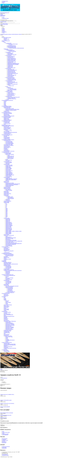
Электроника (4, 261)
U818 (6, 215)
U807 (6, 211)
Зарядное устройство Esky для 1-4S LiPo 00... (7, 403)
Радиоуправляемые (7, 137)
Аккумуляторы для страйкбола (9, 145)
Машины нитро (6, 118)
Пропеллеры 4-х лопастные (10, 325)
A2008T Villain (8, 166)
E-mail (1, 22)
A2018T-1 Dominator (9, 172)
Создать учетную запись (4, 24)
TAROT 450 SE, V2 (11, 197)
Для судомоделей (8, 282)
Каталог (3, 29)
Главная (3, 28)
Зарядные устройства (18, 34)
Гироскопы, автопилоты (7, 262)
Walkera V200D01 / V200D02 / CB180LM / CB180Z (13, 231)
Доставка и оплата (5, 440)
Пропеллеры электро (9, 328)
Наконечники (6, 318)
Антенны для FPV (7, 247)
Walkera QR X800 (8, 226)
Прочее (7, 86)
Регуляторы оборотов (7, 265)
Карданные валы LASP (11, 81)
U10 (6, 204)
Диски (9, 155)
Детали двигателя (8, 55)
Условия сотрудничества (6, 446)
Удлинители (8, 273)
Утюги (7, 341)
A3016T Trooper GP (9, 176)
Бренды (3, 30)
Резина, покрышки (10, 158)
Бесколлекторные (6, 280)
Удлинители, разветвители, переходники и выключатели (13, 270)
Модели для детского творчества (7, 134)
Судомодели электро (7, 123)
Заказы (3, 17)
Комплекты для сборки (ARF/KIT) (11, 110)
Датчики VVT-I (10, 92)
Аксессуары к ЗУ (6, 150)
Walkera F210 (8, 221)
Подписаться (2, 425)
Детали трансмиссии (9, 80)
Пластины (7, 300)
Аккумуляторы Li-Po (7, 140)
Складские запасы (8, 43)
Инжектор (9, 87)
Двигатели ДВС (6, 285)
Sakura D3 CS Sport (9, 162)
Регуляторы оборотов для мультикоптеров (10, 132)
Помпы (7, 337)
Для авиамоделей (8, 266)
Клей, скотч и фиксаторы (8, 304)
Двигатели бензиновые (9, 286)
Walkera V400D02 (8, 232)
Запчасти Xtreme (6, 234)
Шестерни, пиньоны (9, 279)
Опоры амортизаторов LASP (12, 70)
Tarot (4, 103)
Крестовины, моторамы (9, 277)
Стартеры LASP (10, 65)
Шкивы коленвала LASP (11, 67)
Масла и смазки (6, 350)
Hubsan (5, 102)
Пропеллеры (6, 129)
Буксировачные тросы (11, 50)
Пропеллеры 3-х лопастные (10, 324)
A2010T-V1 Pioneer (9, 168)
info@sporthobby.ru (5, 454)
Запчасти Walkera (6, 218)
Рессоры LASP (10, 74)
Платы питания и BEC (7, 127)
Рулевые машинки (7, 268)
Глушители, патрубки (7, 312)
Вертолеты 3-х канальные (8, 113)
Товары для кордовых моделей (7, 342)
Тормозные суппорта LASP (12, 98)
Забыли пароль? (5, 23)
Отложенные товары (5, 18)
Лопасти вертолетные (9, 322)
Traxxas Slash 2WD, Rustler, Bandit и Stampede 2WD (14, 243)
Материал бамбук (6, 306)
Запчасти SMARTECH (7, 193)
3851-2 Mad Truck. (8, 189)
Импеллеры (7, 283)
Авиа (5, 42)
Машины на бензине (7, 117)
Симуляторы (4, 260)
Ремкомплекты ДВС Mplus (12, 62)
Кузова (7, 159)
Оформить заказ (2, 15)
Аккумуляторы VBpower (9, 143)
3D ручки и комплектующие (6, 37)
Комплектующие (6, 126)
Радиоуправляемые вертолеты (6, 112)
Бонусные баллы (4, 438)
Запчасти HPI (6, 191)
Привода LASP (10, 83)
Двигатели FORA (6, 343)
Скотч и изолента (10, 88)
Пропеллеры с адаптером (10, 327)
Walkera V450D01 (8, 233)
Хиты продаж (4, 31)
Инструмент (6, 295)
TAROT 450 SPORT (11, 198)
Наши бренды (4, 448)
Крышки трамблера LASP (12, 59)
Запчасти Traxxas (6, 201)
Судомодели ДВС (6, 122)
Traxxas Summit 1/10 (9, 245)
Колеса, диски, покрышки (10, 154)
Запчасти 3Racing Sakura (8, 161)
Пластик (5, 39)
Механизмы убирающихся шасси (9, 316)
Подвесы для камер (7, 128)
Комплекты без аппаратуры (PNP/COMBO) (12, 109)
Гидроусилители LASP (11, 57)
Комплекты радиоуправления (8, 254)
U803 (6, 209)
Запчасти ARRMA (7, 177)
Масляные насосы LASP (11, 60)
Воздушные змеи (6, 135)
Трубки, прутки (6, 309)
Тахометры (7, 340)
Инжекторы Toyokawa (11, 78)
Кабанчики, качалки (7, 313)
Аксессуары (6, 294)
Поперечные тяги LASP (11, 71)
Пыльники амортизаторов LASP (13, 73)
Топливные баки (6, 331)
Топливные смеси (7, 351)
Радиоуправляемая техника (12, 46)
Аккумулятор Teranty (9, 141)
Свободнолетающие (7, 138)
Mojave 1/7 (7, 180)
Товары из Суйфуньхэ (9, 91)
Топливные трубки (7, 332)
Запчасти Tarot (6, 195)
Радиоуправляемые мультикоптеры (7, 100)
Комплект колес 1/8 (11, 156)
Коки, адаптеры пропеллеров (8, 314)
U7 (6, 207)
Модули (5, 258)
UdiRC (5, 104)
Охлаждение (8, 278)
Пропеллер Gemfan (9, 130)
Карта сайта (4, 442)
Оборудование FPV (5, 246)
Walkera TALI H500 (9, 229)
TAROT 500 (8, 199)
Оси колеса (5, 319)
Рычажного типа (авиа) (9, 255)
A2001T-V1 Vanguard (9, 165)
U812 (6, 212)
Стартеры (7, 339)
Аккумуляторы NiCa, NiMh (8, 144)
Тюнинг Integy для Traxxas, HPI (9, 235)
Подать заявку (4, 447)
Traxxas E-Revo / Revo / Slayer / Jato (11, 242)
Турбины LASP (10, 66)
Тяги (4, 333)
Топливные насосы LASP (12, 79)
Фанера (5, 310)
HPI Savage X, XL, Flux (9, 238)
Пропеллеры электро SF (9, 329)
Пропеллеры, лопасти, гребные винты (10, 321)
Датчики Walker (10, 53)
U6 (6, 206)
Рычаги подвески (10, 76)
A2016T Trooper (8, 171)
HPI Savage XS (8, 239)
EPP (4, 297)
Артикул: (1, 370)
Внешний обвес (8, 153)
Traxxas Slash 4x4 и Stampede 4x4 (11, 244)
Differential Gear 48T (3, 417)
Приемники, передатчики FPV (9, 250)
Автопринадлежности (9, 49)
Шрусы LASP (11, 85)
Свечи (7, 338)
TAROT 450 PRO (10, 196)
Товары (3, 41)
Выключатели (8, 271)
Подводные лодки (7, 121)
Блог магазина (4, 441)
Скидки (3, 32)
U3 (6, 205)
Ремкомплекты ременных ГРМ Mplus (13, 63)
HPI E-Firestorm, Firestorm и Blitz (11, 237)
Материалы (4, 296)
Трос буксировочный (12, 51)
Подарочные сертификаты (12, 45)
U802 (6, 208)
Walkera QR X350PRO (9, 225)
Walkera (5, 105)
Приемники (6, 256)
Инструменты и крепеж (6, 293)
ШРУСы (9, 84)
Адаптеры (7, 276)
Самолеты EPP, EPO (7, 107)
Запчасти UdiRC (6, 202)
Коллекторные (6, 284)
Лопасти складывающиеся (10, 323)
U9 (6, 217)
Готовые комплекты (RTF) (10, 108)
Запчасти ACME (6, 164)
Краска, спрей (6, 305)
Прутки (7, 301)
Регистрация (4, 21)
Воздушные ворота (7, 249)
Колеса (5, 315)
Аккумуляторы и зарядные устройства (9, 34)
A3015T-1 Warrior (8, 175)
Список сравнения (5, 434)
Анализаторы (6, 149)
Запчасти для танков (9, 190)
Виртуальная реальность (6, 40)
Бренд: (1, 368)
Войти (1, 21)
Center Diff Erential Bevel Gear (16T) (5, 415)
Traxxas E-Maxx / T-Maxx (9, 241)
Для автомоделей (8, 267)
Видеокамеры (6, 248)
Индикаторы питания (7, 263)
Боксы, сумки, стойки (9, 336)
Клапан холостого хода (11, 95)
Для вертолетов (10, 289)
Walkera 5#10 (8, 219)
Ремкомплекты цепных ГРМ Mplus (13, 64)
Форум (3, 2)
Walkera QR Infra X (9, 224)
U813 (6, 213)
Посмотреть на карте (5, 455)
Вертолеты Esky (6, 114)
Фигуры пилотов (6, 334)
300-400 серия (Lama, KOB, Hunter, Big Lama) (13, 183)
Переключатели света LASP (12, 54)
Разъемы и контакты (7, 264)
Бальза (5, 298)
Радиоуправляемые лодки (6, 120)
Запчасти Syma (6, 194)
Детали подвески (8, 68)
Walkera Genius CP (8, 222)
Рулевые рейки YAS (11, 75)
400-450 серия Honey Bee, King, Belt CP (12, 184)
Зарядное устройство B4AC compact (6, 400)
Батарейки (5, 148)
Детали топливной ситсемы (10, 77)
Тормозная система (9, 96)
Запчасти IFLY (6, 192)
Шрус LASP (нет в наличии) (12, 89)
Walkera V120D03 (8, 230)
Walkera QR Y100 (8, 227)
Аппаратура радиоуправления (6, 253)
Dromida (5, 101)
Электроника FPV (7, 252)
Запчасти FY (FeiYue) (7, 187)
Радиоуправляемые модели (12, 47)
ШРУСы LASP (10, 90)
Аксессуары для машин (7, 152)
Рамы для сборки (6, 131)
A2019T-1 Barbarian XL (9, 173)
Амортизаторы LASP (11, 69)
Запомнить (3, 26)
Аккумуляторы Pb (7, 146)
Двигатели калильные (9, 287)
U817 (6, 214)
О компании (4, 439)
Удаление (7, 99)
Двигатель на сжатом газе (10, 292)
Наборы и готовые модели (8, 346)
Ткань (7, 303)
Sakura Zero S (8, 163)
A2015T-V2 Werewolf (9, 170)
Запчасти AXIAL (6, 181)
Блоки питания (6, 147)
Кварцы (5, 259)
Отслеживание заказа (3, 20)
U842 (6, 216)
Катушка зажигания (11, 94)
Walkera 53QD (8, 220)
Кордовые (5, 136)
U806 (6, 210)
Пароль (1, 23)
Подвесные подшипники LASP (12, 82)
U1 (6, 203)
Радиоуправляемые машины (6, 116)
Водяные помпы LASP (11, 56)
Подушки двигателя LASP (12, 61)
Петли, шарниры (6, 320)
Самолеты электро (7, 111)
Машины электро (6, 119)
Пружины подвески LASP (12, 72)
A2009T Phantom (8, 167)
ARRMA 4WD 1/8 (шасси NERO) (11, 179)
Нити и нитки (6, 307)
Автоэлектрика (8, 52)
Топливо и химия (5, 349)
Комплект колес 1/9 (11, 157)
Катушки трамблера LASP (12, 58)
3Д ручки (10, 44)
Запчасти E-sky (6, 182)
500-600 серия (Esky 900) (9, 185)
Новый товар (6, 48)
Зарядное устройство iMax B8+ (5, 406)
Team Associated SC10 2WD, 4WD (11, 240)
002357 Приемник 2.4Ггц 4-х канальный (6, 412)
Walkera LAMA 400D (9, 223)
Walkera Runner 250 (9, 228)
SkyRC (1, 369)
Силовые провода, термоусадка (9, 269)
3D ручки (5, 38)
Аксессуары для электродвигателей (9, 275)
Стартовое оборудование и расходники (10, 348)
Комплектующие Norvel (11, 291)
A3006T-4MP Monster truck (10, 174)
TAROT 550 (8, 200)
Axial (6, 236)
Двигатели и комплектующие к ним (7, 274)
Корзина (1, 14)
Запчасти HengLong (7, 188)
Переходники (8, 272)
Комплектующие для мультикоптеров (8, 125)
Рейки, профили (8, 302)
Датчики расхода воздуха (11, 93)
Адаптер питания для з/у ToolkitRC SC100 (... (7, 394)
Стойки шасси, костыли (7, 330)
